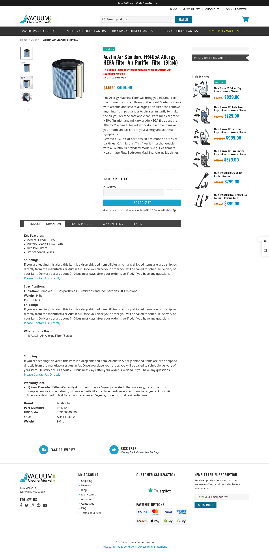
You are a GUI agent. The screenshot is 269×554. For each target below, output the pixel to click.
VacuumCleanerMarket (36, 19)
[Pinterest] (38, 505)
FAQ (83, 508)
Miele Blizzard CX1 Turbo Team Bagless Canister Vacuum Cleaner (230, 109)
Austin (35, 39)
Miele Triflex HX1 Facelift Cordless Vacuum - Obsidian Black (230, 196)
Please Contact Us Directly (42, 278)
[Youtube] (45, 505)
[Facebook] (21, 505)
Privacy (106, 546)
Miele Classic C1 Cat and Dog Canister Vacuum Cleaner (227, 90)
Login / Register (236, 9)
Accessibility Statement (152, 546)
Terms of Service (91, 512)
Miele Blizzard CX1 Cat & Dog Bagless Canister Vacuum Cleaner (230, 130)
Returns (86, 485)
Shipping (86, 480)
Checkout (212, 9)
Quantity (109, 187)
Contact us (87, 503)
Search (183, 19)
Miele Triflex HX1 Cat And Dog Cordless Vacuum (228, 174)
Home (23, 39)
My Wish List (191, 9)
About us (86, 499)
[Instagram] (32, 505)
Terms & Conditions (125, 546)
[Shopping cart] (245, 19)
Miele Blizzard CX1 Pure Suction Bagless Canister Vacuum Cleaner (230, 152)
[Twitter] (27, 505)
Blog (173, 9)
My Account (88, 494)
